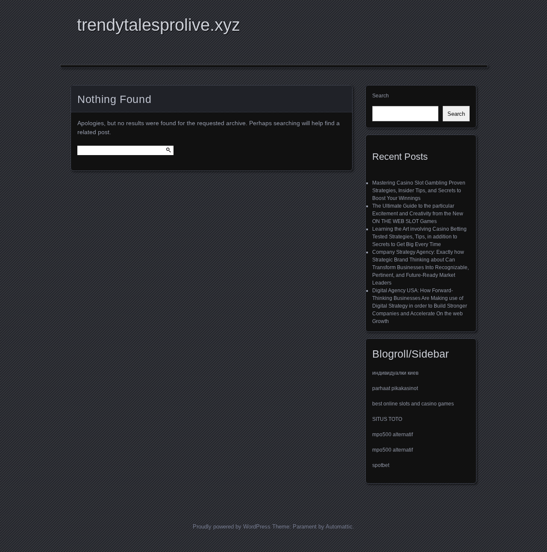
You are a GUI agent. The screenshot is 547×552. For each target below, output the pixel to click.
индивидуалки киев (395, 373)
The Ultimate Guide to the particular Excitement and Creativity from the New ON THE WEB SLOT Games (417, 213)
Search (380, 96)
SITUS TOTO (387, 419)
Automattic (339, 526)
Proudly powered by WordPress (232, 526)
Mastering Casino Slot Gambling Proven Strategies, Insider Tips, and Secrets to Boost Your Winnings (418, 190)
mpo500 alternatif (392, 434)
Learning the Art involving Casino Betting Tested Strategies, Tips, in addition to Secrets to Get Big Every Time (419, 236)
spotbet (380, 465)
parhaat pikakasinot (395, 388)
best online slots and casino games (413, 404)
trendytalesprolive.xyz (158, 24)
